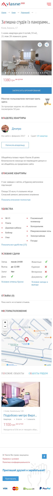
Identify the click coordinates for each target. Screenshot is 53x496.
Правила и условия (11, 459)
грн (13, 80)
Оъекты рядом (38, 373)
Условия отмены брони (12, 281)
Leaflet (48, 365)
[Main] (12, 4)
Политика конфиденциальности (16, 462)
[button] (26, 339)
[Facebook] (44, 456)
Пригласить (10, 478)
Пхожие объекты (12, 373)
